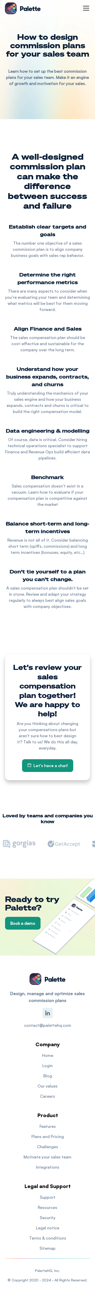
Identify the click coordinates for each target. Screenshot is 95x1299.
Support (47, 1197)
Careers (47, 1096)
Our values (47, 1086)
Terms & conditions (47, 1238)
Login (47, 1065)
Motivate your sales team (47, 1156)
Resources (47, 1207)
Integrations (47, 1167)
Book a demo (22, 923)
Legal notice (47, 1227)
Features (48, 1126)
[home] (23, 8)
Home (47, 1055)
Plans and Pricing (47, 1136)
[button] (85, 8)
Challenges (47, 1146)
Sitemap (47, 1248)
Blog (47, 1075)
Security (47, 1217)
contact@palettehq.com (47, 1025)
